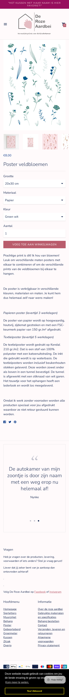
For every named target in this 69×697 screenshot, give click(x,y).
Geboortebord (11, 629)
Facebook (40, 592)
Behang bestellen (48, 621)
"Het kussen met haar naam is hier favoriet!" (34, 4)
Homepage (10, 609)
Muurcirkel (9, 617)
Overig (7, 645)
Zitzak (6, 641)
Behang (8, 621)
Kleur (6, 209)
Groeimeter (10, 633)
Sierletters (9, 613)
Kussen (7, 637)
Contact (42, 625)
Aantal (7, 226)
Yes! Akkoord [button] (34, 691)
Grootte (8, 176)
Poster (7, 625)
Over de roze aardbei (50, 609)
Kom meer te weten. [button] (17, 682)
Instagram (55, 592)
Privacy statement (49, 645)
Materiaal (9, 192)
